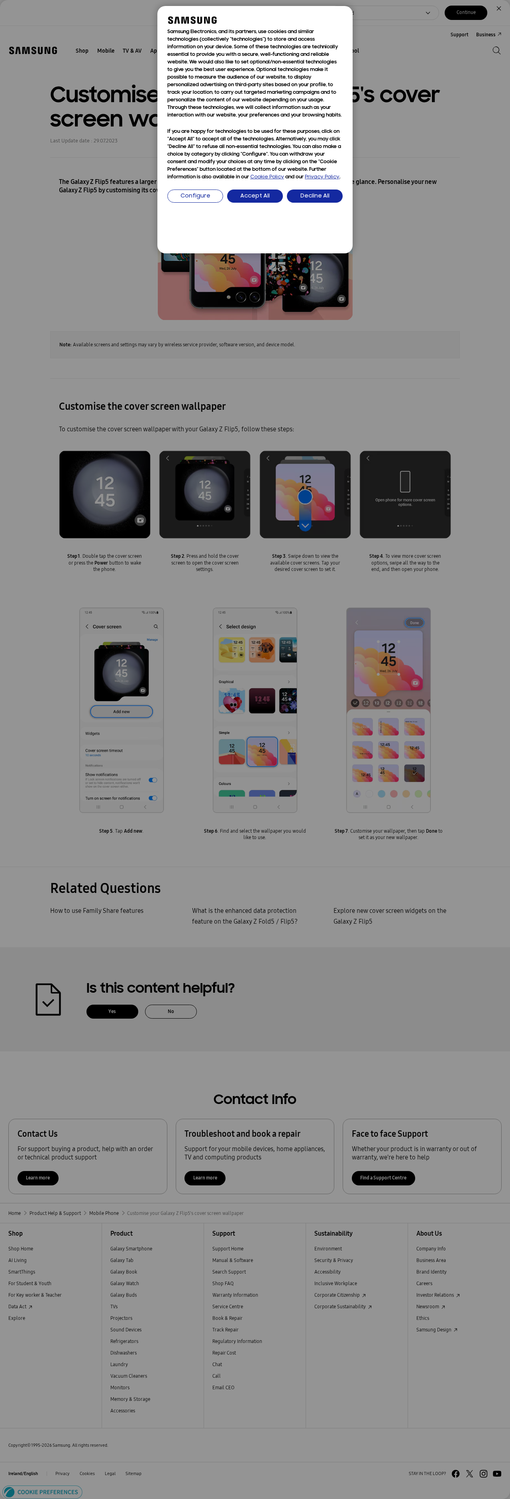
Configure (195, 196)
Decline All (315, 196)
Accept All (255, 196)
